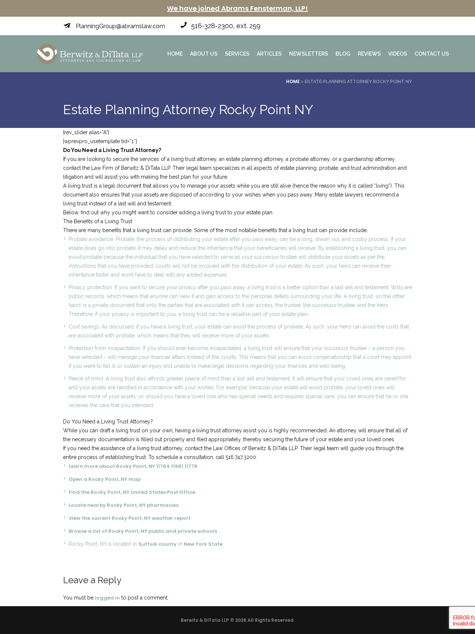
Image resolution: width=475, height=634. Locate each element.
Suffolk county (157, 544)
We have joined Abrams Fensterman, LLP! (237, 8)
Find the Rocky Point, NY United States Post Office (132, 492)
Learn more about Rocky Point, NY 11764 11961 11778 (133, 466)
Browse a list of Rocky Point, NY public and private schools (143, 531)
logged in (107, 597)
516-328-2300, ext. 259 (226, 26)
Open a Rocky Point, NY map (105, 479)
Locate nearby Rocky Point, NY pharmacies (123, 505)
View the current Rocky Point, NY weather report (130, 518)
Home (293, 81)
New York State (203, 544)
